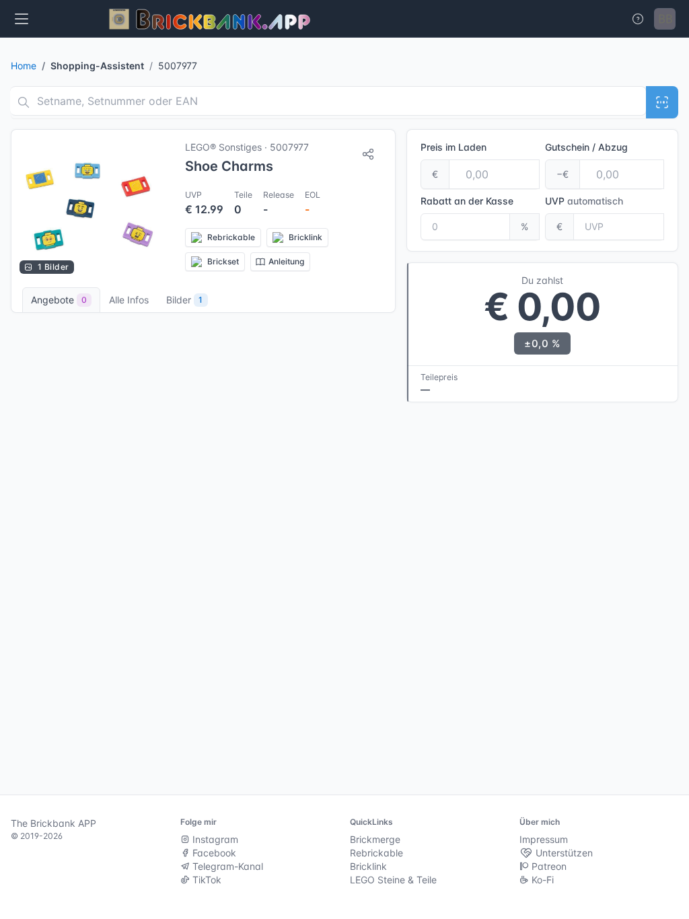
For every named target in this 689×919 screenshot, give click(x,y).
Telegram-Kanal (226, 866)
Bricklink (368, 866)
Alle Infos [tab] (129, 299)
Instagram (214, 839)
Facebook (213, 852)
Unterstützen (563, 852)
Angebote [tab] (59, 299)
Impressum (543, 839)
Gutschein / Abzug (586, 147)
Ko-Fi (541, 879)
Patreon (548, 866)
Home (23, 65)
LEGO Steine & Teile (393, 879)
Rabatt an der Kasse (467, 201)
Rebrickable (376, 852)
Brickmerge (375, 839)
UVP (584, 201)
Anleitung (286, 261)
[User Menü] (664, 18)
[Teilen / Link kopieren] (368, 154)
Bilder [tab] (184, 299)
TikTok (205, 879)
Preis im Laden (453, 147)
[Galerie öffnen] (91, 206)
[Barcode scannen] (662, 102)
